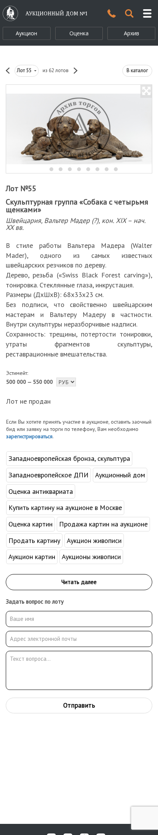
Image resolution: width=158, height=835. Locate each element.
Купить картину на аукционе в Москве (65, 507)
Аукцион (26, 33)
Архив (131, 33)
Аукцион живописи (94, 540)
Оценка (79, 33)
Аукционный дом (120, 474)
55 (25, 70)
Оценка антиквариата (40, 491)
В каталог (137, 70)
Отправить (79, 705)
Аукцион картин (31, 556)
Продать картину (34, 540)
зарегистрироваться (29, 436)
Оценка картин (30, 524)
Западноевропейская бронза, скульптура (69, 458)
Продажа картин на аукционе (103, 524)
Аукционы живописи (91, 556)
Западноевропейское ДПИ (48, 474)
